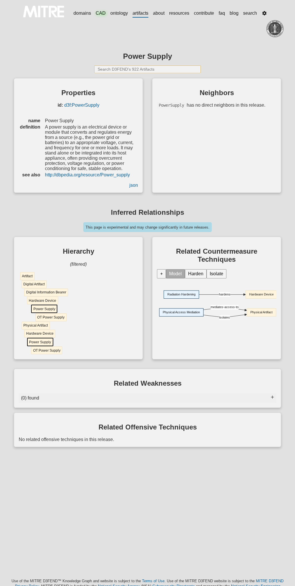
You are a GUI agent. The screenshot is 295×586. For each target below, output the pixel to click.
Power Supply (44, 309)
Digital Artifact (34, 284)
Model (175, 273)
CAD (101, 13)
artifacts (140, 13)
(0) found (30, 397)
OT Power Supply (51, 317)
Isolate (216, 273)
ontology (119, 13)
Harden (195, 273)
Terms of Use (153, 581)
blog (234, 13)
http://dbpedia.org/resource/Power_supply (87, 174)
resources (179, 13)
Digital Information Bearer (46, 292)
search (250, 13)
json (133, 185)
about (158, 13)
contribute (204, 13)
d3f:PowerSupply (81, 105)
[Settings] (264, 13)
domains (82, 13)
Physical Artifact (35, 325)
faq (222, 13)
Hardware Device (42, 301)
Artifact (27, 276)
